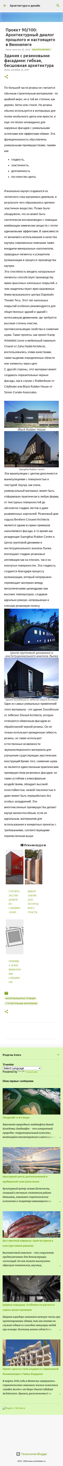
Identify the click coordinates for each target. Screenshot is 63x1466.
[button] (6, 77)
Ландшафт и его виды (16, 1117)
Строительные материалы (21, 1003)
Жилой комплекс (41, 50)
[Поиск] (58, 5)
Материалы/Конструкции (20, 998)
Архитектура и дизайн (25, 5)
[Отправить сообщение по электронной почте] (6, 994)
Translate (31, 1072)
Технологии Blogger (33, 1454)
